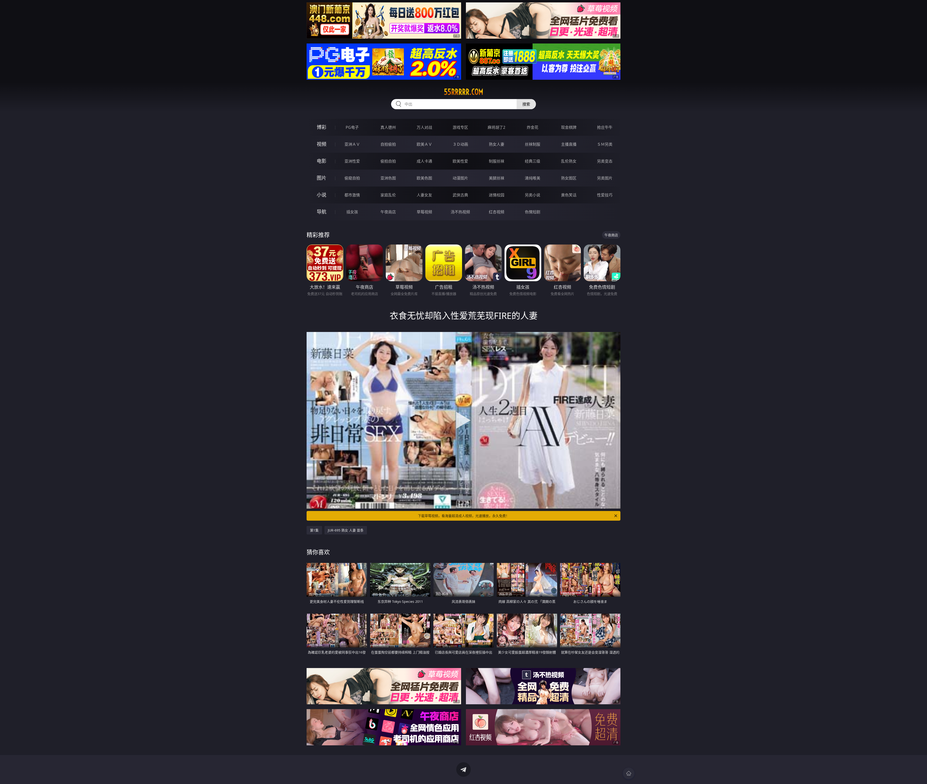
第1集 (314, 530)
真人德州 (388, 127)
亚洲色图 (388, 178)
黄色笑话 (568, 195)
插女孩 (352, 212)
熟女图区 (568, 178)
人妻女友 (424, 195)
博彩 (321, 127)
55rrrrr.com (463, 92)
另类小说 (532, 195)
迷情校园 (496, 195)
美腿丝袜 (496, 178)
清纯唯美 (532, 178)
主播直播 (568, 144)
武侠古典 (460, 195)
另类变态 (604, 161)
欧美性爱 (460, 161)
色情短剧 (532, 212)
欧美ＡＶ (424, 144)
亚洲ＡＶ (352, 144)
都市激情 (352, 195)
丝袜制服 (532, 144)
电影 (321, 161)
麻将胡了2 (496, 127)
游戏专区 (460, 127)
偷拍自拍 (388, 161)
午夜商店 (388, 212)
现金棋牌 (568, 127)
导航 (321, 212)
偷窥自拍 (352, 178)
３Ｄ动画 (460, 144)
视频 (321, 144)
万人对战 (424, 127)
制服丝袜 (496, 161)
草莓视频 (424, 212)
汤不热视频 (460, 212)
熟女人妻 (496, 144)
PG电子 (352, 127)
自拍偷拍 (388, 144)
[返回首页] (628, 773)
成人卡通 (424, 161)
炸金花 (532, 127)
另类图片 (604, 178)
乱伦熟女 (568, 161)
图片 (321, 178)
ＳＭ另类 (604, 144)
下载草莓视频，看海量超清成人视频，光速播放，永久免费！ (463, 515)
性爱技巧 (604, 195)
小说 (321, 195)
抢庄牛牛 (604, 127)
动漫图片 (460, 178)
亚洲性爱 (352, 161)
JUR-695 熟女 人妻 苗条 (346, 530)
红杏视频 (496, 212)
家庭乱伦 (388, 195)
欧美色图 (424, 178)
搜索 (526, 104)
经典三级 (532, 161)
